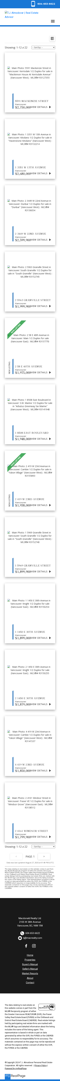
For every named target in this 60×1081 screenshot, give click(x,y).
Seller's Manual (30, 969)
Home (30, 955)
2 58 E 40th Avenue (28, 368)
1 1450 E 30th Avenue (30, 633)
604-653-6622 (46, 3)
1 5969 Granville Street (33, 567)
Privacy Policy (41, 1065)
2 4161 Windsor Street (31, 832)
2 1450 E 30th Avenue (30, 699)
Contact (30, 982)
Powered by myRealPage (16, 1068)
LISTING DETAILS (41, 107)
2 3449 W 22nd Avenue (30, 235)
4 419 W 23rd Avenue (29, 766)
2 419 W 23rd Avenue (29, 500)
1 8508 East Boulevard (32, 434)
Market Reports (30, 973)
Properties (30, 959)
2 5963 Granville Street (33, 301)
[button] (42, 4)
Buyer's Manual (30, 964)
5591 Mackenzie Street (32, 102)
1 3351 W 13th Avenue (30, 169)
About (30, 978)
